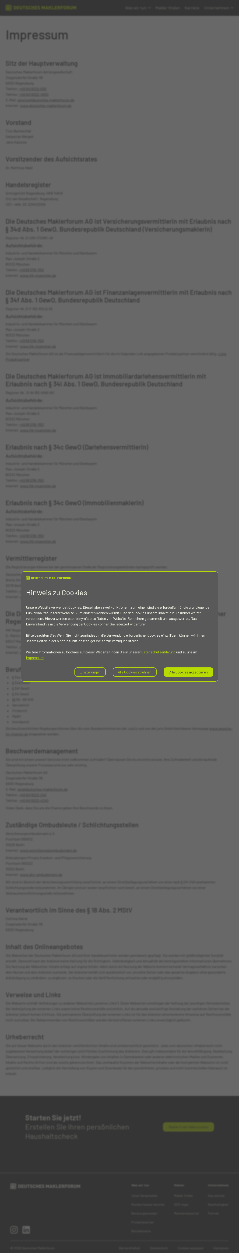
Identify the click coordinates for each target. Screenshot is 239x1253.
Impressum (35, 657)
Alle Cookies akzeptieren (188, 672)
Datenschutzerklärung (158, 652)
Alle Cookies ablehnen (134, 672)
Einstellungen (90, 672)
